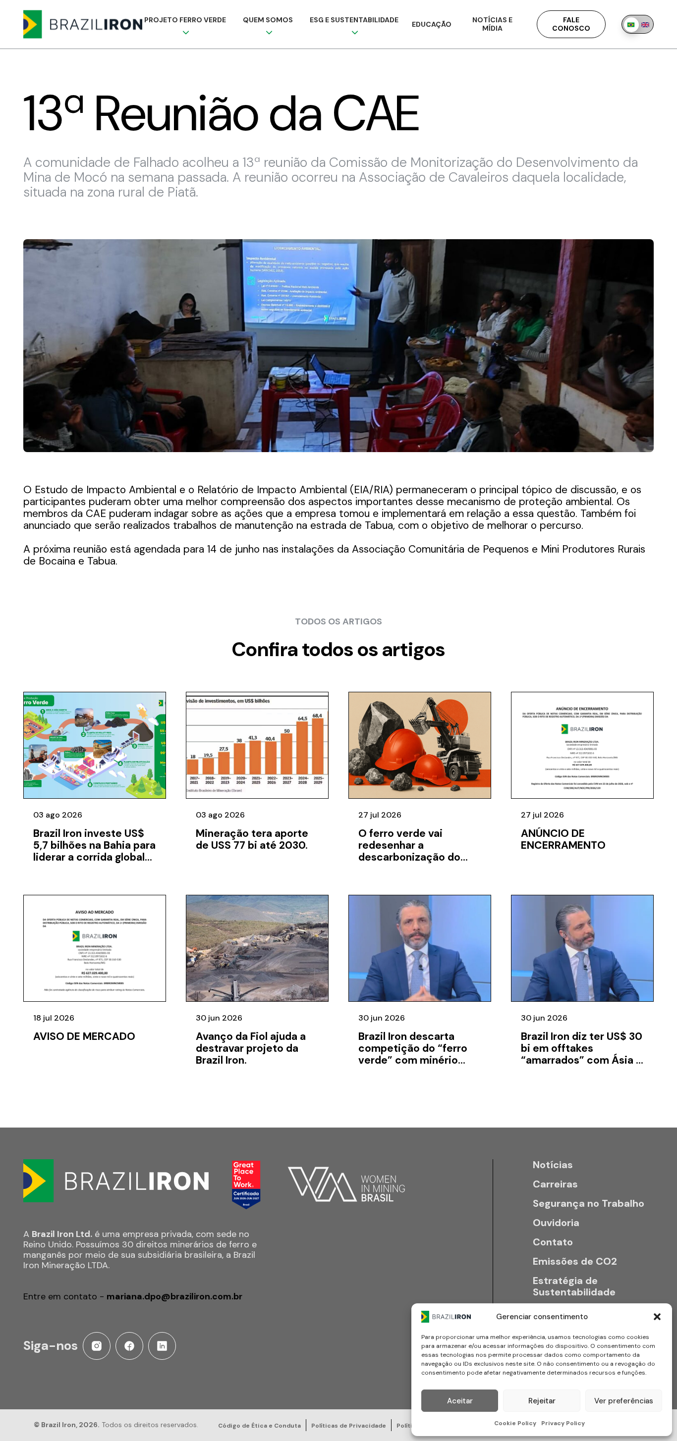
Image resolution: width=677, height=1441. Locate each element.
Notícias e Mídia (492, 24)
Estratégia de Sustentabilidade (574, 1286)
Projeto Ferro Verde (185, 19)
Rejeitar (542, 1401)
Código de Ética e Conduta (259, 1426)
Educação (431, 24)
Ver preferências (623, 1401)
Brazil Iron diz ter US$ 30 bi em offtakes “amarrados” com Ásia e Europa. (581, 1054)
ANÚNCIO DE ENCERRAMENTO (563, 839)
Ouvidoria (556, 1223)
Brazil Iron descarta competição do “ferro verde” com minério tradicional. (412, 1054)
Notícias (553, 1165)
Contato (553, 1242)
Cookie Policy (515, 1423)
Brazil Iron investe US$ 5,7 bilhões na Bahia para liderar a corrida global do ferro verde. (94, 851)
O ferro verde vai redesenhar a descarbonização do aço (409, 851)
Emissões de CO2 (575, 1261)
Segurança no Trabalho (588, 1203)
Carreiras (555, 1184)
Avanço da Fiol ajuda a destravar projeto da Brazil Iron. (251, 1048)
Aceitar (460, 1401)
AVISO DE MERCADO (84, 1036)
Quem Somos (268, 19)
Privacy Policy (563, 1423)
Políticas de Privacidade (348, 1426)
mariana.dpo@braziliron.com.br (174, 1296)
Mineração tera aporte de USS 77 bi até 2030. (252, 839)
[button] (657, 1317)
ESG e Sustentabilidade (354, 19)
